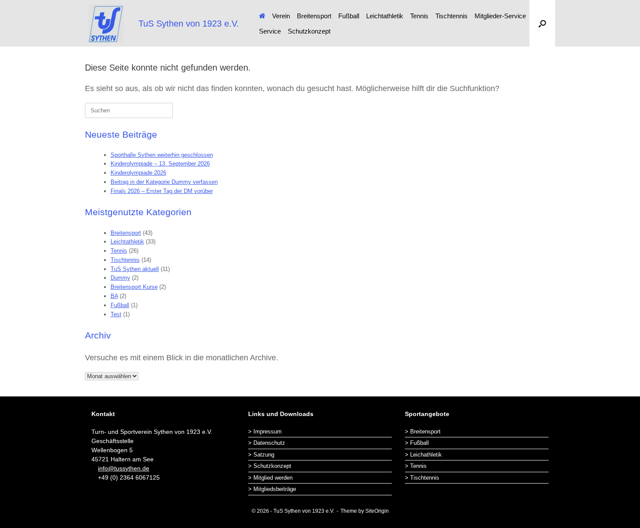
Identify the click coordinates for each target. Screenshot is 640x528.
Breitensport (314, 16)
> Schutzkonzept (269, 466)
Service (270, 31)
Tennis (419, 16)
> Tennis (416, 466)
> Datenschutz (266, 443)
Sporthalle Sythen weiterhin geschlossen (162, 155)
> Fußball (417, 443)
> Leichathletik (423, 454)
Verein (281, 16)
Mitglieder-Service (500, 16)
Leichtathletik (384, 16)
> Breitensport (423, 431)
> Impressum (265, 431)
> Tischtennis (422, 477)
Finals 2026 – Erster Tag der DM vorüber (162, 191)
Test (116, 314)
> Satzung (261, 454)
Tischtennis (451, 16)
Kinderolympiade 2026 (138, 172)
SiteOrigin (377, 511)
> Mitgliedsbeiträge (272, 489)
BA (114, 296)
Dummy (120, 277)
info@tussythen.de (123, 468)
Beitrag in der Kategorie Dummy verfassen (164, 182)
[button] (542, 23)
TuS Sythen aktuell (135, 269)
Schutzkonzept (309, 31)
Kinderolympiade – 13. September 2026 (160, 163)
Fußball (348, 16)
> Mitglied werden (270, 477)
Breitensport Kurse (134, 287)
